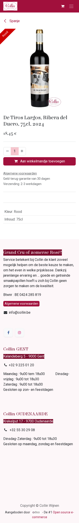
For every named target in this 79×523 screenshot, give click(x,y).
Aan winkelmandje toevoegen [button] (42, 161)
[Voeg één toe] (22, 151)
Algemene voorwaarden (21, 303)
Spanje (14, 21)
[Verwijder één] (7, 151)
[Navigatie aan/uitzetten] (71, 6)
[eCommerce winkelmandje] (62, 6)
